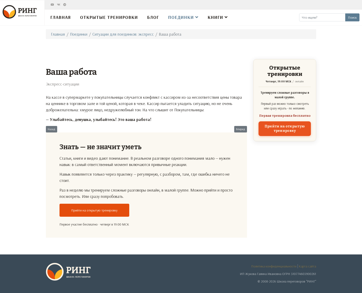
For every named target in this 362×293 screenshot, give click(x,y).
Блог (153, 17)
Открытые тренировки (109, 17)
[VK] (58, 4)
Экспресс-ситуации (62, 84)
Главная (60, 17)
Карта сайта (307, 266)
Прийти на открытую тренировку (94, 210)
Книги (215, 17)
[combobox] (322, 17)
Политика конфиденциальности (273, 266)
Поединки (181, 17)
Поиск (352, 17)
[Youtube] (52, 4)
